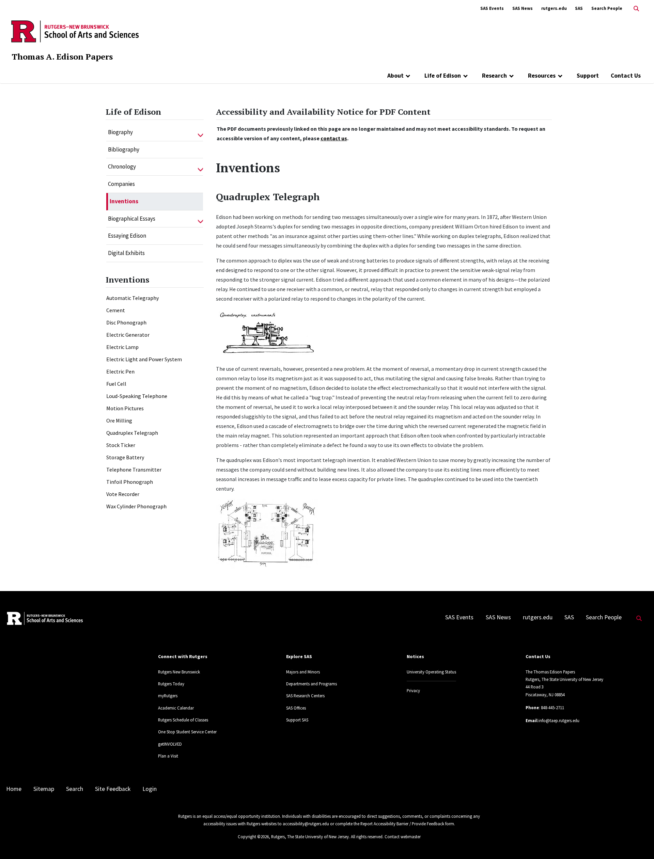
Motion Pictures (125, 408)
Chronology (122, 166)
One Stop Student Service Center (187, 731)
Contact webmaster (403, 836)
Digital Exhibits (126, 253)
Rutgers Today (171, 683)
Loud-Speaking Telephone (136, 396)
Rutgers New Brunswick (179, 671)
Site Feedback (112, 789)
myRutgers (167, 695)
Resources (542, 75)
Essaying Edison (127, 235)
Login (149, 789)
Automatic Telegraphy (132, 298)
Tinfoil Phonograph (129, 481)
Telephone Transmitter (133, 469)
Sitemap (43, 789)
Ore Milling (119, 420)
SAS (579, 8)
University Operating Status (431, 671)
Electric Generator (128, 334)
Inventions (124, 201)
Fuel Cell (116, 383)
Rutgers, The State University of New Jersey (310, 836)
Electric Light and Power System (144, 359)
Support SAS (297, 719)
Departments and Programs (311, 683)
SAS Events (492, 8)
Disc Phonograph (126, 322)
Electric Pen (120, 371)
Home (13, 789)
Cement (115, 310)
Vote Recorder (122, 494)
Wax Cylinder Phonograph (136, 506)
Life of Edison (442, 75)
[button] (200, 132)
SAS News (522, 8)
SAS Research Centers (305, 695)
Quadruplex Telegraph (132, 432)
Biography (120, 132)
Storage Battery (125, 457)
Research (494, 75)
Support (588, 75)
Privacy (413, 690)
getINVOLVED (170, 744)
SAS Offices (296, 708)
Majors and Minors (303, 671)
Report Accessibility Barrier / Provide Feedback (402, 823)
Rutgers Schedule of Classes (183, 719)
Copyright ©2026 (253, 836)
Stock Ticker (120, 445)
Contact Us (626, 75)
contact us (334, 138)
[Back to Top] (639, 842)
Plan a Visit (168, 756)
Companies (121, 184)
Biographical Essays (131, 218)
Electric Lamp (122, 347)
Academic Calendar (176, 708)
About (395, 75)
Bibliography (123, 149)
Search (74, 789)
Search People (606, 8)
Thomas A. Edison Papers (62, 56)
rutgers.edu (554, 8)
